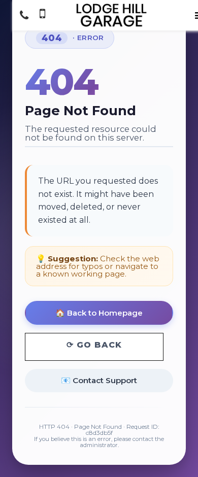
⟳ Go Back (94, 345)
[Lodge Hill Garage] (111, 15)
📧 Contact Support (99, 380)
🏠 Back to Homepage (99, 313)
